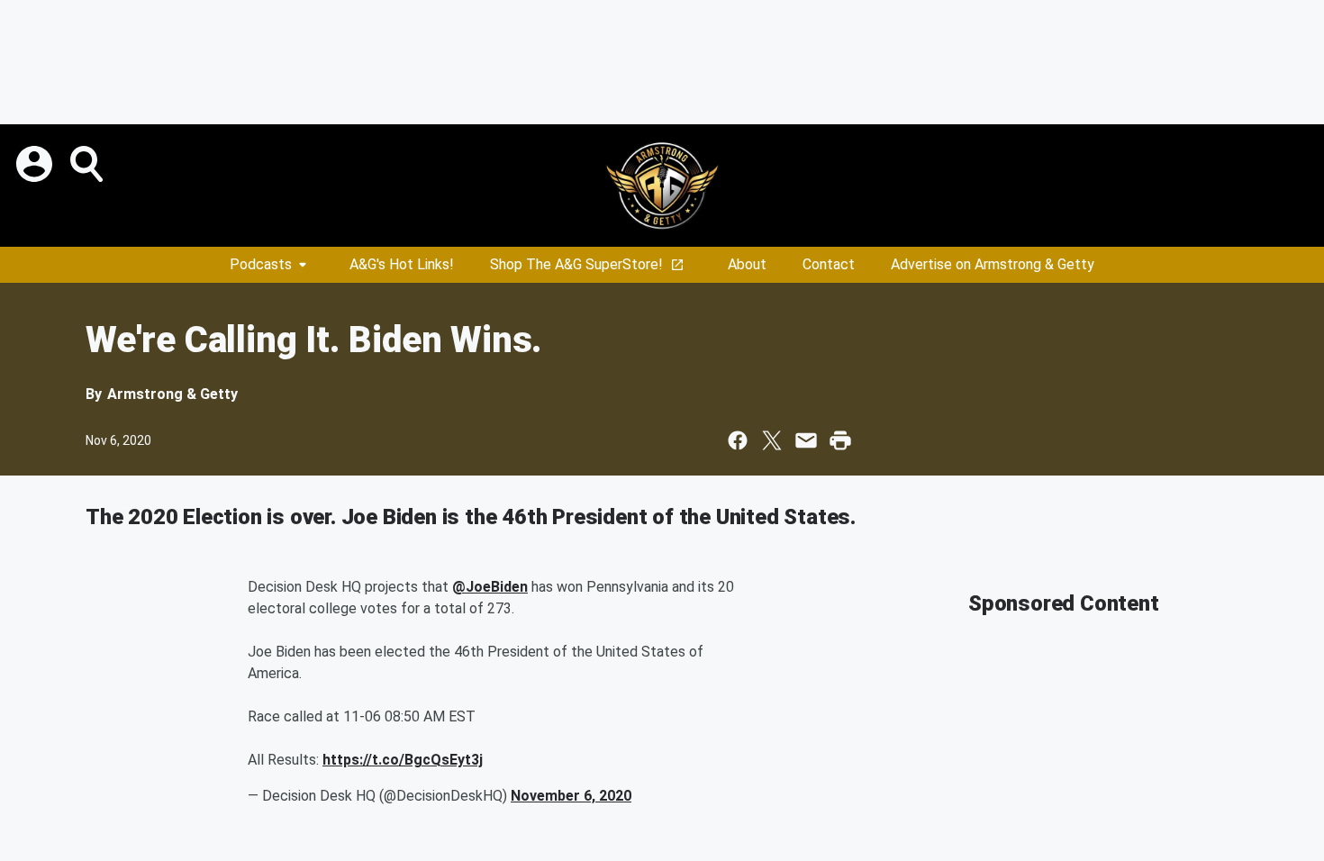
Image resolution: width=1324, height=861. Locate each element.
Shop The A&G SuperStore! (576, 264)
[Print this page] (840, 440)
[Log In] (36, 164)
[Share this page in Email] (806, 440)
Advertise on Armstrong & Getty (992, 264)
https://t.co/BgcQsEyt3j (402, 759)
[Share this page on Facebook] (737, 440)
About (747, 264)
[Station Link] (662, 185)
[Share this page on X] (771, 440)
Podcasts (261, 264)
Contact (829, 264)
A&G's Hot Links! (401, 264)
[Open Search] (88, 164)
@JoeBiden (490, 586)
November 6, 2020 (571, 795)
